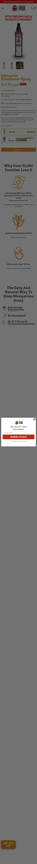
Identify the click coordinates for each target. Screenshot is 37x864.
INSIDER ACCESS (18, 437)
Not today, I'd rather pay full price (18, 441)
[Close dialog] (34, 419)
